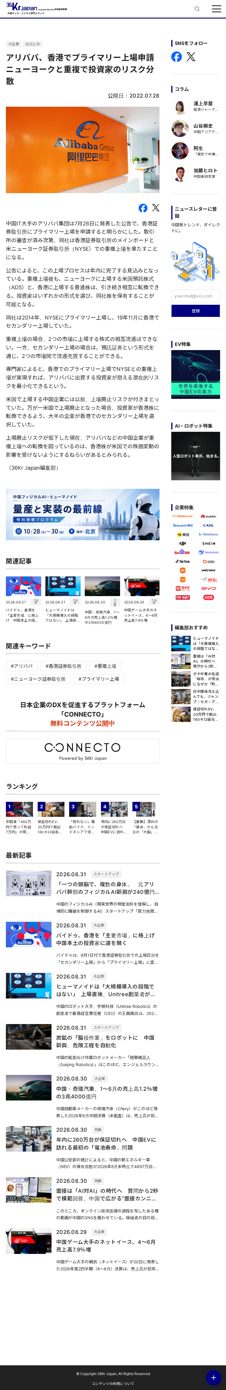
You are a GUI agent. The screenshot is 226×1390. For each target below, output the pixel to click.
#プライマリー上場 (99, 679)
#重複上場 (105, 666)
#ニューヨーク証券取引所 (38, 679)
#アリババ (22, 666)
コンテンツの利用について (113, 1383)
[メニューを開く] (216, 9)
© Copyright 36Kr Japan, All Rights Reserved (113, 1373)
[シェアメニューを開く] (213, 1377)
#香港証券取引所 (64, 666)
